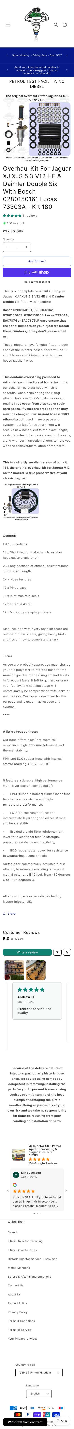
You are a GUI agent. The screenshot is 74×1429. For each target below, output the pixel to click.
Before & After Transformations (29, 1276)
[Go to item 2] (36, 970)
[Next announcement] (66, 55)
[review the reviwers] (15, 1186)
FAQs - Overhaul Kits (22, 1250)
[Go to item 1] (14, 970)
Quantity (8, 239)
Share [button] (11, 913)
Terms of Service (20, 1329)
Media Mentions (19, 1267)
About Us (14, 1294)
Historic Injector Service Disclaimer (32, 1259)
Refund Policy (17, 1303)
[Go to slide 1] (34, 1213)
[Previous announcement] (7, 55)
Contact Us (15, 1285)
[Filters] (57, 952)
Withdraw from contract (25, 1422)
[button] (8, 24)
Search (13, 1232)
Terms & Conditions (21, 1321)
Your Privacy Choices (22, 1338)
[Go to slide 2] (37, 1213)
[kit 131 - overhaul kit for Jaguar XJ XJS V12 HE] (21, 519)
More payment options (37, 281)
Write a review (27, 952)
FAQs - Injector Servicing (25, 1241)
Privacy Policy (18, 1312)
